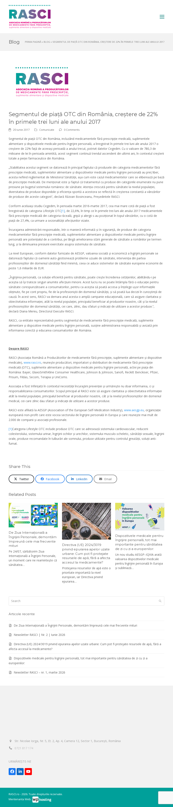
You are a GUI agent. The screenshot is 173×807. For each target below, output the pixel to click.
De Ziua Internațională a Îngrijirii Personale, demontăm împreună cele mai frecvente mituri (33, 539)
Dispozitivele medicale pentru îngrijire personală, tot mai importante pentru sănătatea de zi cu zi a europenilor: (139, 542)
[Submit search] (160, 601)
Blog (47, 41)
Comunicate (46, 130)
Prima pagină (33, 41)
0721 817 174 (24, 748)
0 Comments (72, 130)
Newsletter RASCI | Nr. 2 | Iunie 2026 (39, 635)
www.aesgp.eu (134, 410)
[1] (63, 211)
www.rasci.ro (32, 362)
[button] (162, 17)
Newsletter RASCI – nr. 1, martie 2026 (39, 672)
